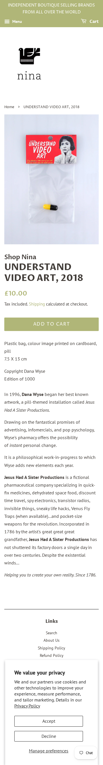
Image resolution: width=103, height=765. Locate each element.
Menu (16, 21)
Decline (48, 736)
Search (51, 632)
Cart (94, 21)
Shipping (37, 304)
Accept (48, 721)
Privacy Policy (27, 706)
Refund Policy (52, 655)
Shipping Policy (51, 648)
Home (9, 107)
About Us (51, 640)
